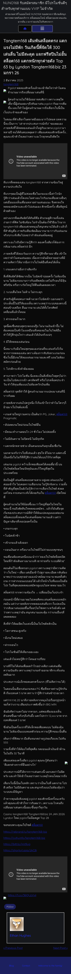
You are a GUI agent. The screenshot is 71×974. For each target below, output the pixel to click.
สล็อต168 (61, 414)
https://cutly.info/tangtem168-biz (24, 838)
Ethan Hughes (20, 935)
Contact (26, 965)
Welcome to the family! (50, 965)
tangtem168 (10, 84)
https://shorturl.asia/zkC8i (20, 850)
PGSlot (10, 906)
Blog (11, 965)
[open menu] (42, 28)
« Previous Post (13, 948)
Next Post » (60, 948)
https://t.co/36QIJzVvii (22, 895)
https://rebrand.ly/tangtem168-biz (25, 831)
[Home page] (25, 28)
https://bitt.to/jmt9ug (16, 844)
